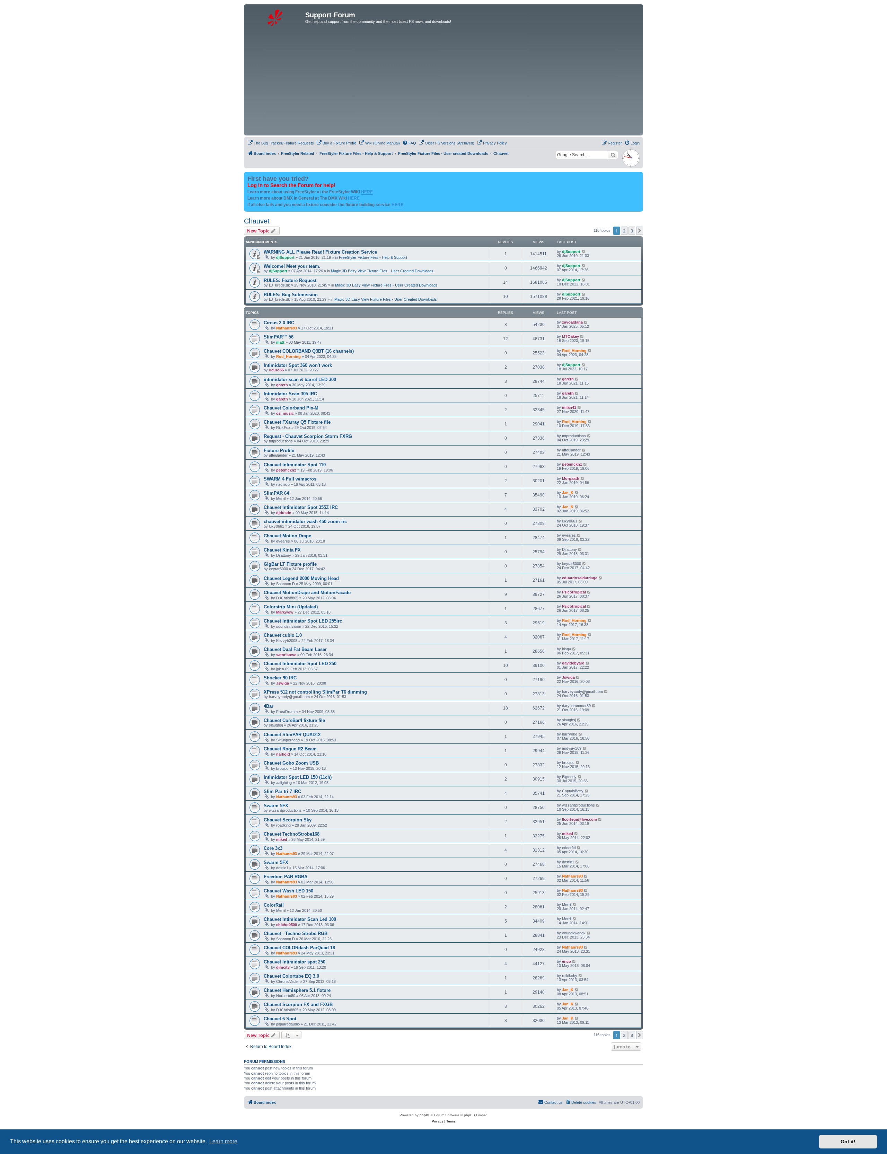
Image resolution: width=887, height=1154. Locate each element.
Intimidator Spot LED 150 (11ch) (298, 777)
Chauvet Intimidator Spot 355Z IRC (301, 507)
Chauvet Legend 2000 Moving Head (301, 578)
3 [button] (632, 231)
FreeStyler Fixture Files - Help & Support (373, 257)
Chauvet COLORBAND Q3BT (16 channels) (309, 351)
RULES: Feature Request (290, 280)
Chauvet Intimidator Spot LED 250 (300, 663)
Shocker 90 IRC (280, 677)
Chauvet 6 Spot (280, 1018)
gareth (282, 385)
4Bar (268, 706)
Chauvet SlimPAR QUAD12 (292, 734)
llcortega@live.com (579, 819)
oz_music (285, 413)
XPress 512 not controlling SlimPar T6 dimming (315, 692)
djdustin (283, 513)
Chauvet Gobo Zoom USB (291, 763)
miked (281, 839)
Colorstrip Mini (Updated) (291, 606)
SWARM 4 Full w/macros (290, 479)
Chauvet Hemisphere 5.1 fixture (297, 990)
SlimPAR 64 (276, 493)
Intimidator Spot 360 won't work (298, 365)
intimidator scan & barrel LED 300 (300, 379)
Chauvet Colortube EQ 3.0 (291, 976)
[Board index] (275, 17)
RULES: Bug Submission (291, 294)
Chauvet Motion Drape (287, 535)
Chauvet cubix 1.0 (283, 635)
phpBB (425, 1115)
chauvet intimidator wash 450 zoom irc (305, 521)
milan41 (569, 407)
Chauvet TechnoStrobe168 (291, 834)
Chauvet (257, 221)
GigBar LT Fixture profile (290, 564)
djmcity (283, 967)
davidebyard (573, 663)
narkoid (283, 754)
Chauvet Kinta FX (282, 550)
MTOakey (570, 336)
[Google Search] (613, 155)
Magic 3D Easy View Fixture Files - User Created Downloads (382, 271)
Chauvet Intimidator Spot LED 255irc (303, 621)
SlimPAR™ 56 (278, 337)
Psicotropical (574, 592)
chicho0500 (286, 925)
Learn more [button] (223, 1141)
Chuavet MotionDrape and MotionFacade (307, 592)
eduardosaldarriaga (579, 578)
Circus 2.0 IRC (279, 322)
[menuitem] (280, 143)
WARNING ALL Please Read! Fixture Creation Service (320, 252)
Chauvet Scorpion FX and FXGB (298, 1004)
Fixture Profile (279, 450)
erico (566, 961)
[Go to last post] (583, 251)
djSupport (285, 257)
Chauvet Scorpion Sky (287, 819)
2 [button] (624, 231)
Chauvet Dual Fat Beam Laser (295, 649)
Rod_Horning (288, 356)
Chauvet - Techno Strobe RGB (295, 933)
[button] (639, 231)
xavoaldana (572, 322)
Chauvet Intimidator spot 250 (294, 961)
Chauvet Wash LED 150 (288, 890)
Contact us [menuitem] (553, 1102)
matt (280, 342)
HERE (367, 192)
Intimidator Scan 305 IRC (290, 393)
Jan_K (567, 493)
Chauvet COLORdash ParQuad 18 (299, 947)
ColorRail (274, 905)
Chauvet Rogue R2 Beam (290, 748)
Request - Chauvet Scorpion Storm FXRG (308, 436)
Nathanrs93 (286, 328)
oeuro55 (276, 370)
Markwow (284, 612)
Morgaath (570, 478)
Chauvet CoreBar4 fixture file (294, 720)
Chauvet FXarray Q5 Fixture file (297, 422)
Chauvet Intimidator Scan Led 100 (300, 919)
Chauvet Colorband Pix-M (291, 408)
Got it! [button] (848, 1141)
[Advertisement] (443, 81)
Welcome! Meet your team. (292, 266)
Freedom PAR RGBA (285, 876)
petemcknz (286, 470)
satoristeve (286, 655)
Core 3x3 (273, 848)
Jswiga (282, 683)
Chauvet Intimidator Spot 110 (295, 464)
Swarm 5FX (276, 805)
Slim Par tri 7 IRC (282, 791)
